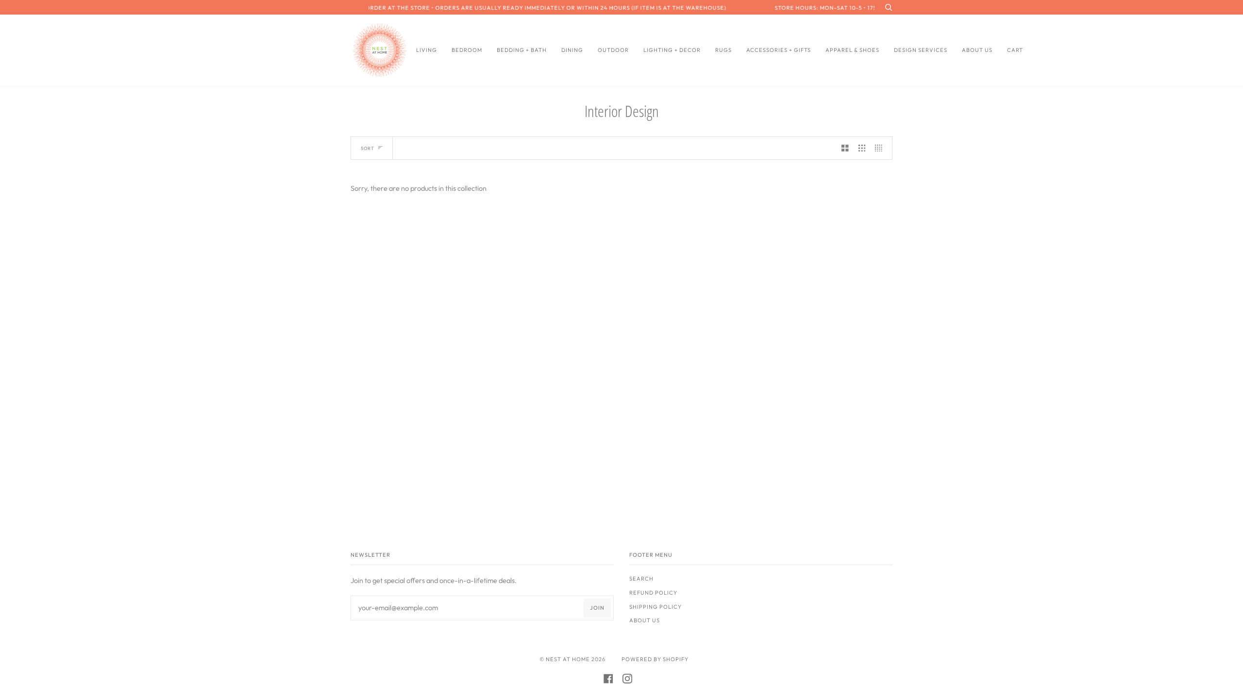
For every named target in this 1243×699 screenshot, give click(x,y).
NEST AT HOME (568, 659)
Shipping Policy (655, 606)
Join (597, 607)
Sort (367, 148)
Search (641, 578)
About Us (644, 620)
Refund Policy (653, 592)
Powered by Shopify (655, 659)
